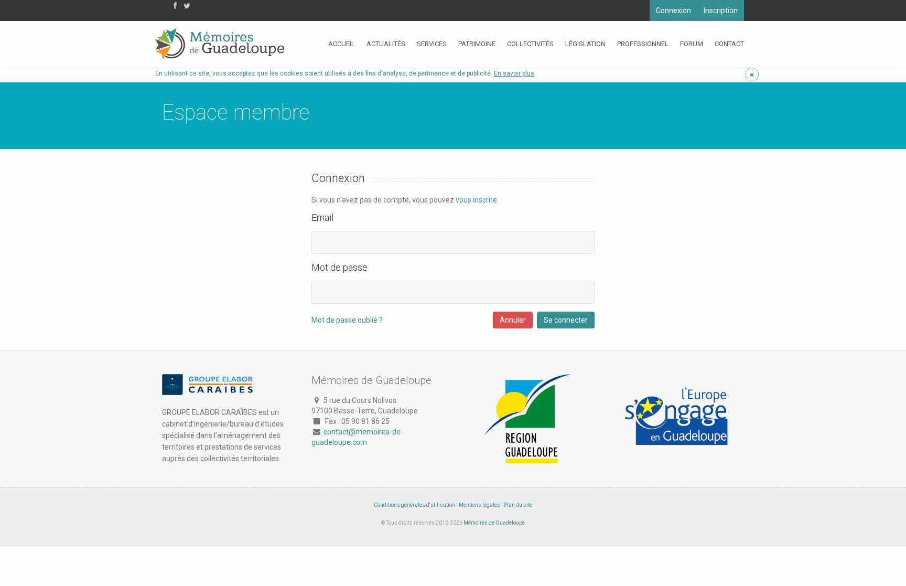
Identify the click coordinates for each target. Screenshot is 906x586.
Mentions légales (479, 505)
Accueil (341, 44)
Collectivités (530, 44)
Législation (585, 44)
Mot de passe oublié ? (347, 320)
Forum (691, 44)
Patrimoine (476, 44)
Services (432, 44)
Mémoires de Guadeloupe (494, 523)
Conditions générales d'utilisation (414, 505)
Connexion (673, 10)
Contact (729, 44)
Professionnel (642, 44)
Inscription (721, 10)
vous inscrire (476, 200)
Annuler (513, 320)
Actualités (385, 44)
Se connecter (566, 320)
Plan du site (518, 505)
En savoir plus (514, 73)
